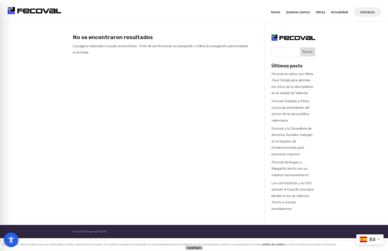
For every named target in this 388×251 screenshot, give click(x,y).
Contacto (367, 12)
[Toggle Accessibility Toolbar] (11, 240)
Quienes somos (298, 12)
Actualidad (339, 12)
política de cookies (273, 244)
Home (275, 12)
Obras (320, 12)
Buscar (308, 52)
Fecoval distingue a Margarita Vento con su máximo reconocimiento (290, 168)
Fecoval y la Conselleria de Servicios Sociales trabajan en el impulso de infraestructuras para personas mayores (292, 141)
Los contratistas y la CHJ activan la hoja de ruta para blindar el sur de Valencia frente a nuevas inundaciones (292, 196)
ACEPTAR (194, 248)
